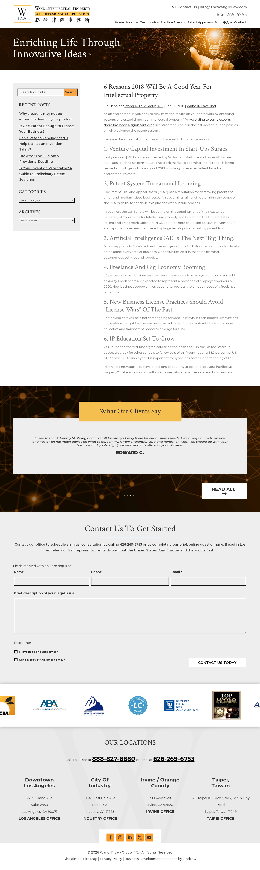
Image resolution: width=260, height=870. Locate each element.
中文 (226, 22)
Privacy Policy (111, 859)
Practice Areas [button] (171, 22)
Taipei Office (220, 818)
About (130, 22)
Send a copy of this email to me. (42, 659)
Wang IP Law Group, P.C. (144, 106)
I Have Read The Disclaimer (38, 651)
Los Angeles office (39, 818)
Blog (218, 22)
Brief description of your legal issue (44, 593)
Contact (240, 22)
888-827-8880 (113, 759)
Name (19, 572)
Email (176, 572)
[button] (256, 844)
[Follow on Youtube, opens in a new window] (149, 837)
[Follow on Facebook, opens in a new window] (110, 837)
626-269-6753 (232, 14)
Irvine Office (160, 811)
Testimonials (149, 22)
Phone (96, 572)
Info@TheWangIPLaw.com (223, 7)
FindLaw (190, 859)
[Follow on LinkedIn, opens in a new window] (130, 837)
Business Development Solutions (151, 859)
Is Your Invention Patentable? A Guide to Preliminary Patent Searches (45, 174)
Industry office (99, 818)
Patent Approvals (200, 22)
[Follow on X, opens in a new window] (140, 837)
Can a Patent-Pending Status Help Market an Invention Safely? (43, 144)
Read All (224, 489)
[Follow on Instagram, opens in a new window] (120, 837)
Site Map (90, 859)
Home (119, 22)
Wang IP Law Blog (201, 106)
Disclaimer (22, 643)
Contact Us (187, 7)
